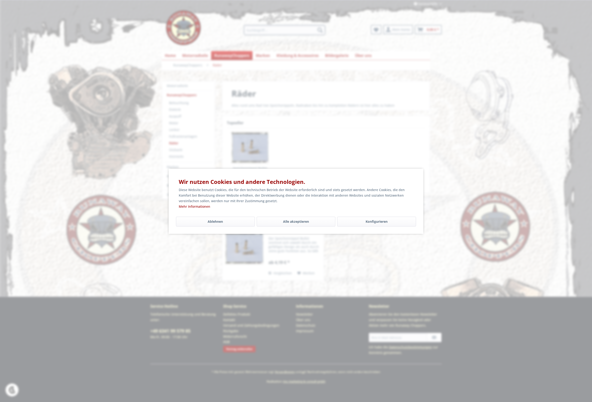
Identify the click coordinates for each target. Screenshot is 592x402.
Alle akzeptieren (296, 221)
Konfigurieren (377, 221)
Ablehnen (215, 221)
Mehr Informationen (194, 206)
